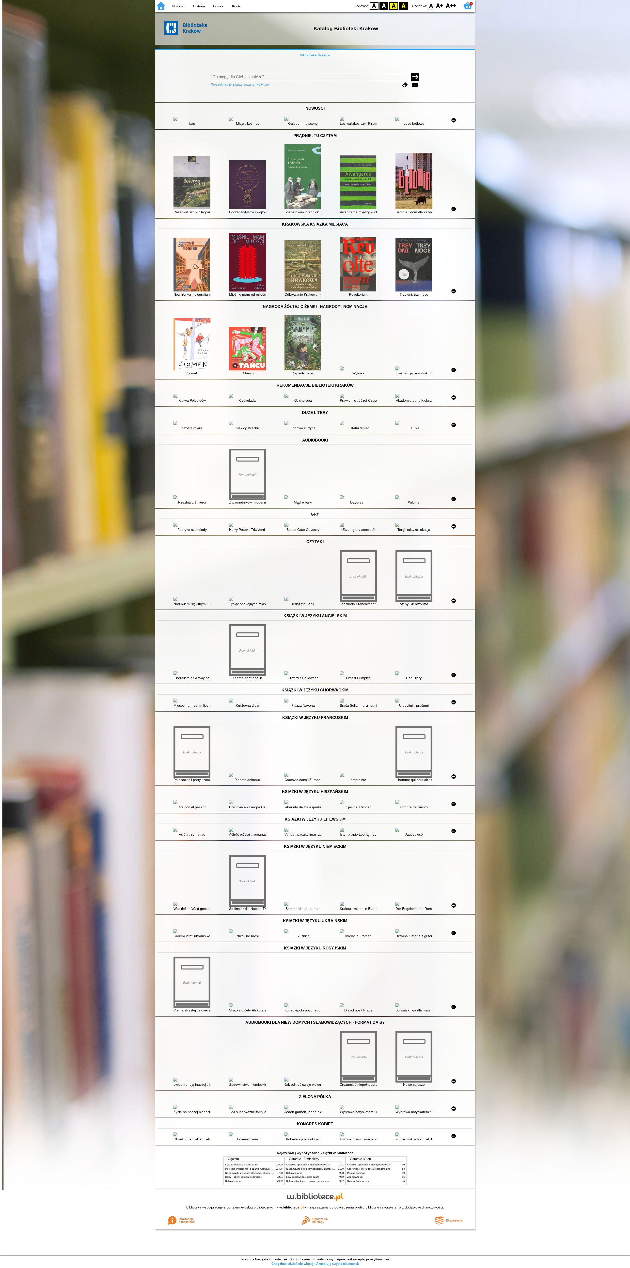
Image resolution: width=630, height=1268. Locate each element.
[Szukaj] (415, 77)
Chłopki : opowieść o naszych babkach (308, 1164)
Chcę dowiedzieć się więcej (292, 1264)
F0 (431, 5)
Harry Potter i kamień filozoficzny (243, 1177)
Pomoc (218, 6)
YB (393, 5)
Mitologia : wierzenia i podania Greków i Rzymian (252, 1168)
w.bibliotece (291, 1207)
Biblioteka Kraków (315, 55)
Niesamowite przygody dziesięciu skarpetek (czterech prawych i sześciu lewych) (270, 1173)
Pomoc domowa (356, 1173)
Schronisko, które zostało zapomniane (308, 1181)
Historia (199, 6)
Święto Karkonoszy (358, 1181)
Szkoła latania (233, 1181)
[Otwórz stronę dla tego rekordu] (193, 119)
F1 (439, 5)
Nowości (178, 6)
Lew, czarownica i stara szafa (241, 1164)
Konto (236, 6)
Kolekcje (262, 84)
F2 (451, 5)
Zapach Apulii (354, 1177)
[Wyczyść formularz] (405, 85)
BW (384, 5)
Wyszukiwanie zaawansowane (232, 84)
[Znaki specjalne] (415, 85)
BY (403, 5)
